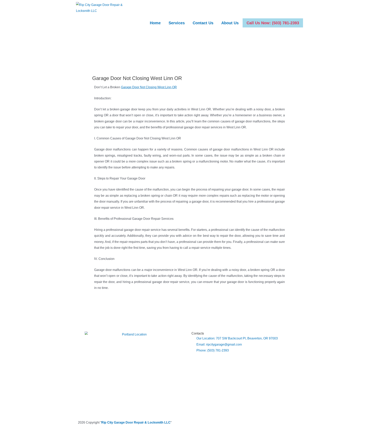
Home (155, 23)
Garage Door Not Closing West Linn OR (149, 87)
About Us (230, 23)
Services (177, 23)
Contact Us (203, 23)
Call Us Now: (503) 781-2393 (273, 23)
